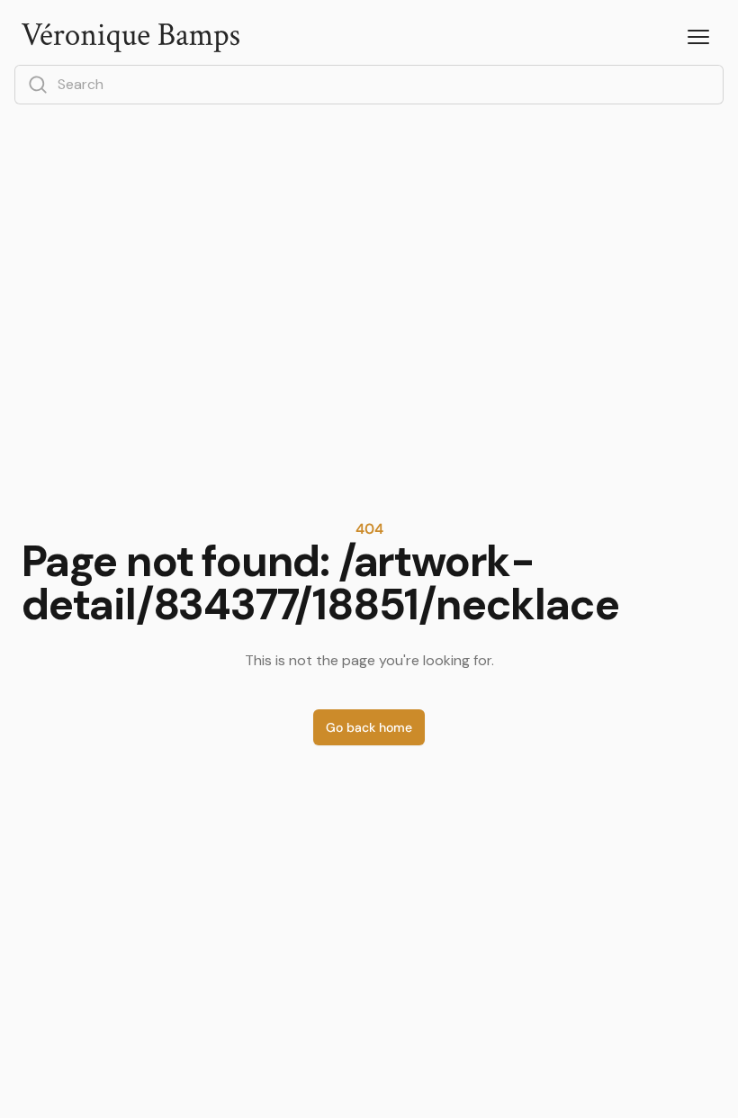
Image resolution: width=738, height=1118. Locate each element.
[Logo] (130, 37)
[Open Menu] (698, 38)
